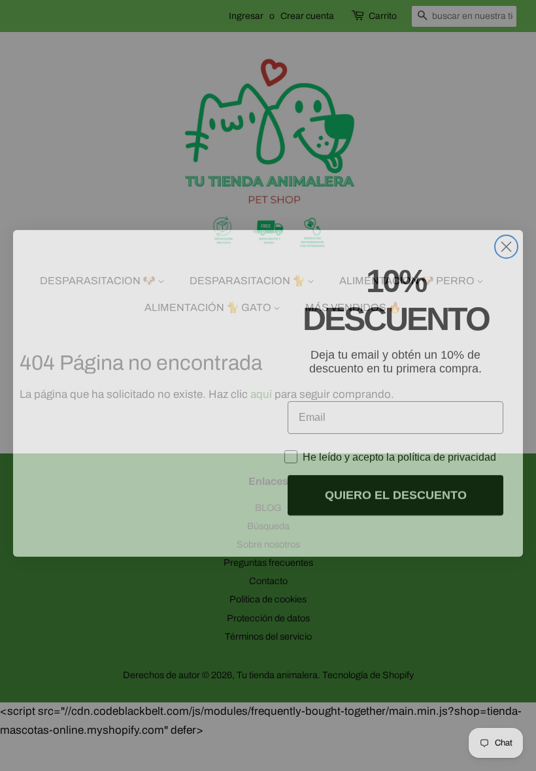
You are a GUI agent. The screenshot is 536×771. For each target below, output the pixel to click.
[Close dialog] (506, 238)
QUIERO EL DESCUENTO (396, 487)
